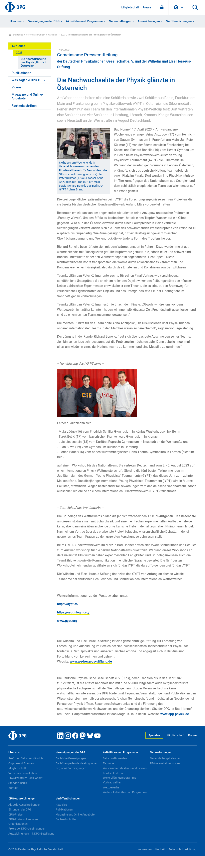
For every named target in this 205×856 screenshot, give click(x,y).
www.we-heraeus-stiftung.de (91, 661)
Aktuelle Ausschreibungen (24, 804)
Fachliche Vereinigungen (71, 758)
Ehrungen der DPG (19, 809)
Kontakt (13, 787)
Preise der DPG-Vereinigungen (26, 828)
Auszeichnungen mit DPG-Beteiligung (31, 833)
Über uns (16, 21)
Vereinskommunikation (22, 773)
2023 (63, 34)
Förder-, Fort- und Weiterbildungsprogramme (119, 775)
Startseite (17, 34)
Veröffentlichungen (179, 21)
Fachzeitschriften (24, 106)
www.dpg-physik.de (174, 714)
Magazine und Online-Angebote (27, 96)
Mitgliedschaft (130, 7)
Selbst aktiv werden (115, 758)
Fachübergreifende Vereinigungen (76, 763)
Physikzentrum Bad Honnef (25, 778)
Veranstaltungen (120, 21)
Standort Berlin (17, 783)
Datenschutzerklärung (183, 849)
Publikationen (21, 73)
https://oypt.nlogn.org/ (73, 612)
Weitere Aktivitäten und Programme (125, 792)
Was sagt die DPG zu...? (28, 80)
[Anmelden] (162, 7)
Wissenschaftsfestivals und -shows (125, 768)
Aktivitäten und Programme (84, 21)
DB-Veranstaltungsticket (165, 763)
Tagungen (109, 763)
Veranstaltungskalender (165, 758)
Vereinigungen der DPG (43, 21)
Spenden (154, 735)
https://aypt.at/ (67, 604)
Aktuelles (52, 34)
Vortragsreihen (112, 782)
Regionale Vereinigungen (71, 768)
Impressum (145, 849)
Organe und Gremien (21, 763)
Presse (147, 7)
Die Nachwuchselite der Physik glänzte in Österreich (34, 62)
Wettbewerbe (111, 787)
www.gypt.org (67, 621)
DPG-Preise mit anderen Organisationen (23, 821)
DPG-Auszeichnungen (22, 798)
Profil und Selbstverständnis (25, 758)
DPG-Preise (15, 814)
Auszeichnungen (149, 21)
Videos (16, 87)
